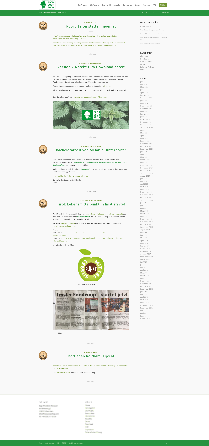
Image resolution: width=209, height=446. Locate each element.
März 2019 (144, 211)
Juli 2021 (143, 152)
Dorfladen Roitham (63, 372)
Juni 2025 (143, 90)
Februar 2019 (145, 213)
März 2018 (144, 243)
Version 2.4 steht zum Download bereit (91, 67)
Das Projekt (89, 411)
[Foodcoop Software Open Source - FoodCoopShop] (47, 5)
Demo (87, 421)
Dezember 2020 (146, 165)
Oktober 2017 (145, 254)
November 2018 (146, 222)
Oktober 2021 (145, 146)
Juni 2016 (143, 294)
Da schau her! (95, 146)
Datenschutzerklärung (93, 432)
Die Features (90, 416)
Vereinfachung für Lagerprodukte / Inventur (152, 30)
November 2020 (146, 168)
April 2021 (144, 154)
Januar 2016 (144, 302)
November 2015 (146, 305)
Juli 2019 (143, 203)
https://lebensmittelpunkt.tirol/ (64, 226)
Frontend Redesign (145, 26)
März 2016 (144, 300)
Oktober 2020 (145, 170)
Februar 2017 (145, 275)
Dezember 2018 (146, 219)
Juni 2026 (143, 82)
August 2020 (145, 176)
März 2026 (144, 87)
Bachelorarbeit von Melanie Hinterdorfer (91, 150)
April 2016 (144, 297)
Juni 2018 (143, 235)
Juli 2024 (143, 100)
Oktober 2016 (145, 286)
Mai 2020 (143, 181)
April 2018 (144, 240)
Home (87, 405)
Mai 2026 (143, 84)
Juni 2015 (143, 310)
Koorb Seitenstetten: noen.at (91, 26)
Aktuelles (88, 419)
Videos (142, 70)
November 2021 (146, 144)
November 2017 (146, 251)
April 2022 (144, 135)
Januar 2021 (144, 162)
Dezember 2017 (146, 248)
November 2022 (146, 122)
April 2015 (144, 313)
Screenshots (89, 413)
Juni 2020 (143, 179)
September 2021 (146, 149)
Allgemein (88, 23)
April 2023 (144, 111)
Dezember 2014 (146, 319)
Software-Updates (95, 63)
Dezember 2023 (146, 106)
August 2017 (145, 259)
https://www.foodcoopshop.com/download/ (90, 97)
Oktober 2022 (145, 125)
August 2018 (145, 230)
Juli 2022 (143, 130)
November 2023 (146, 108)
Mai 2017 (143, 267)
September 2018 (146, 227)
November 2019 (146, 195)
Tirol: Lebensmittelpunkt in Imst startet (91, 204)
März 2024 (144, 103)
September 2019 (146, 200)
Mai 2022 (143, 133)
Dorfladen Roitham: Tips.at (91, 356)
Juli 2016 (143, 292)
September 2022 (146, 127)
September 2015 (146, 308)
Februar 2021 (145, 160)
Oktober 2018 (145, 224)
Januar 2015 (144, 316)
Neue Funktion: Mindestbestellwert (150, 43)
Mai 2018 (143, 238)
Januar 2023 (144, 117)
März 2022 (144, 138)
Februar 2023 (145, 114)
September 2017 (146, 257)
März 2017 (144, 273)
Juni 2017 (143, 265)
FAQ (86, 427)
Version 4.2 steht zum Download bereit (151, 34)
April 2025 (144, 92)
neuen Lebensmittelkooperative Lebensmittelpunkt (103, 214)
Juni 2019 (143, 205)
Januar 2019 (144, 216)
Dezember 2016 (146, 281)
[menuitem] (82, 5)
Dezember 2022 (146, 119)
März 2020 (144, 187)
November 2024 (146, 98)
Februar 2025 (145, 95)
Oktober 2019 (145, 197)
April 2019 (144, 208)
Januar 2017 (144, 278)
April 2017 (144, 270)
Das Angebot (90, 408)
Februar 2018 (145, 246)
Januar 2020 (144, 189)
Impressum (89, 429)
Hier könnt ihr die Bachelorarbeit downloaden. (70, 176)
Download (89, 424)
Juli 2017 (143, 262)
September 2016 (146, 289)
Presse (95, 23)
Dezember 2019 (146, 192)
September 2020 (146, 173)
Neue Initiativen (95, 201)
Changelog (108, 86)
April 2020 (144, 184)
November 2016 (146, 284)
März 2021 (144, 157)
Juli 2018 (143, 232)
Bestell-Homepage (68, 223)
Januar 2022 (144, 141)
